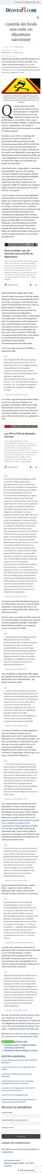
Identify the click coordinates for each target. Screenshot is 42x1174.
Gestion (15, 52)
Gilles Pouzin (19, 47)
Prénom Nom (7, 1112)
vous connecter (18, 1149)
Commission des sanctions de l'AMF (17, 62)
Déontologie (6, 53)
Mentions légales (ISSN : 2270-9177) (19, 1163)
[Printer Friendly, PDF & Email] (8, 1042)
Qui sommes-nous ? (12, 1160)
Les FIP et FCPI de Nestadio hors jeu (15, 1095)
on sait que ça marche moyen (14, 206)
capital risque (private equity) (13, 65)
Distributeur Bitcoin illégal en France (21, 1050)
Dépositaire (32, 67)
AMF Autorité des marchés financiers (21, 58)
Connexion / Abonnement (26, 2)
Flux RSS (7, 1166)
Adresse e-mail (7, 1128)
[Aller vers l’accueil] (21, 10)
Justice (20, 52)
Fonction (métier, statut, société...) (15, 1120)
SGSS (27, 65)
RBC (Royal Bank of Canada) (15, 72)
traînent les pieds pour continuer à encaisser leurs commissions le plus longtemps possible (20, 823)
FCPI (35, 62)
